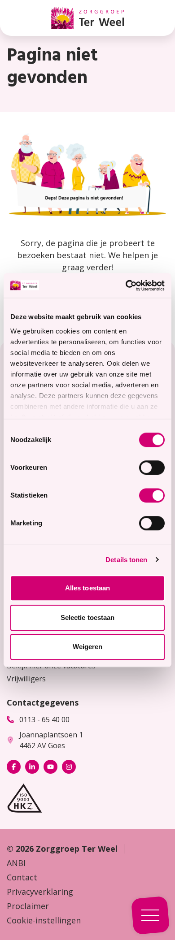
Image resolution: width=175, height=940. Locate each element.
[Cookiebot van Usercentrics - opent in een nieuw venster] (126, 285)
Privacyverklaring (40, 891)
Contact (22, 877)
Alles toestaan (87, 588)
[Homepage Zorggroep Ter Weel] (87, 18)
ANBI (16, 863)
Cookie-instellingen (44, 920)
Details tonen (126, 559)
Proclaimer (28, 906)
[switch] (152, 467)
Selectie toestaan (88, 617)
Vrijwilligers (26, 679)
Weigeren (88, 646)
